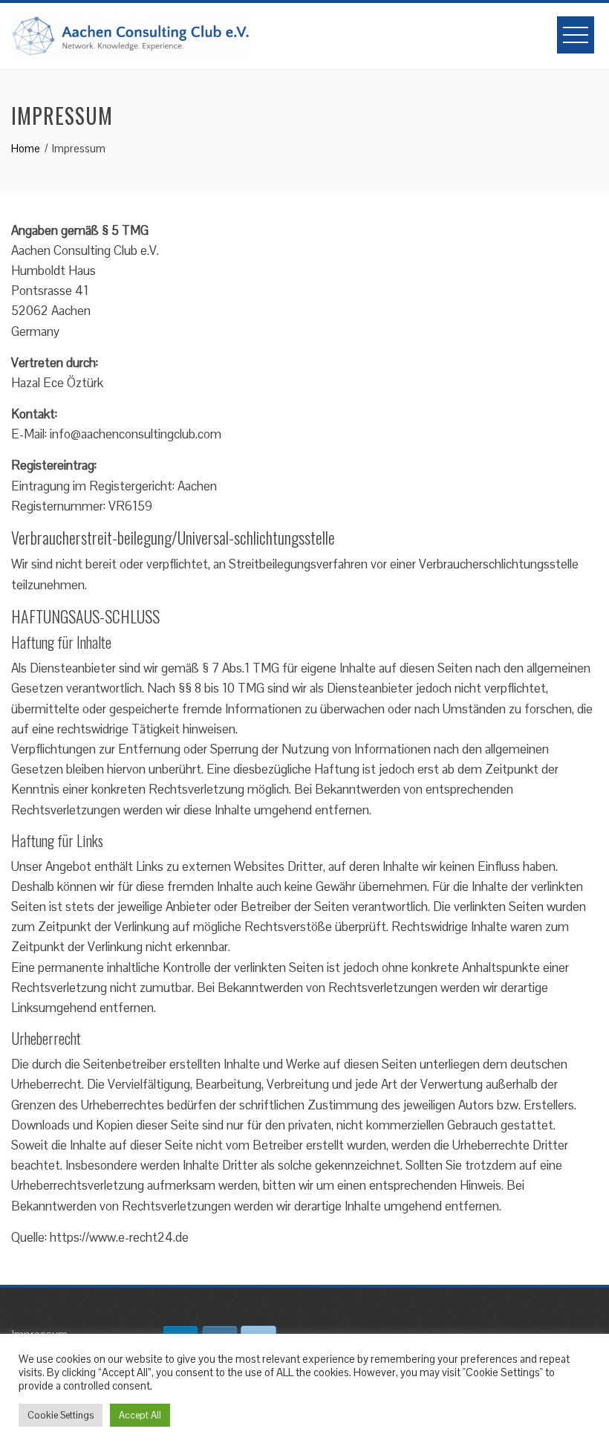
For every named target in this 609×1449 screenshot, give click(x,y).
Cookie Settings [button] (60, 1415)
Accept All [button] (140, 1415)
